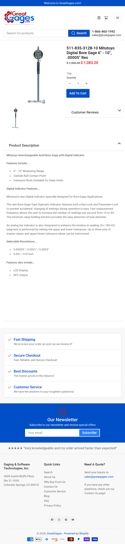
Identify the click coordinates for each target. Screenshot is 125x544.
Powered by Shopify (76, 533)
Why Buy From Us (54, 482)
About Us (49, 477)
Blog (47, 496)
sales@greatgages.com (106, 35)
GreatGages (54, 533)
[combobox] (47, 33)
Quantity (71, 77)
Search (81, 33)
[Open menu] (117, 17)
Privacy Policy (52, 505)
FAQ (46, 500)
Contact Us (51, 486)
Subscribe (89, 433)
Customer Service (55, 491)
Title (69, 73)
